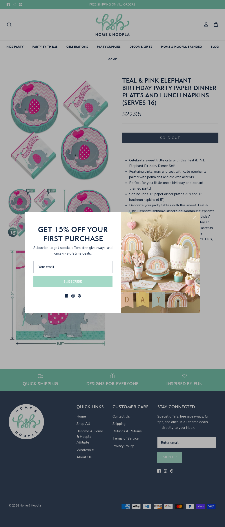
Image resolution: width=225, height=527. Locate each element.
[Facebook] (66, 296)
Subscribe (73, 281)
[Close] (195, 217)
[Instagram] (73, 296)
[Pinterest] (79, 296)
